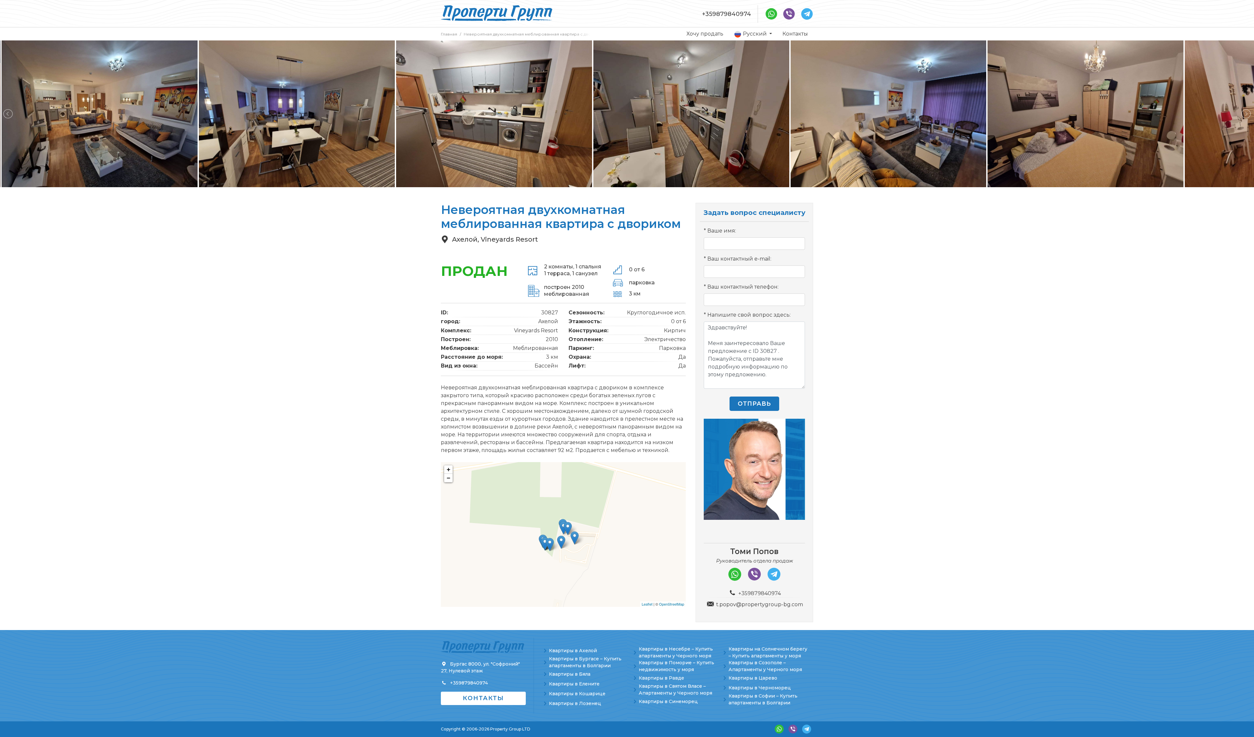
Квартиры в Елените (574, 684)
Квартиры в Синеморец (668, 701)
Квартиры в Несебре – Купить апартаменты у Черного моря (676, 652)
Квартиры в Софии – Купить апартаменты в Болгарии (763, 699)
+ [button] (448, 469)
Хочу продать (704, 34)
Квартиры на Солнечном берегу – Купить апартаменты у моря (768, 652)
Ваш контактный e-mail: (739, 259)
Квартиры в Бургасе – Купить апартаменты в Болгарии (585, 662)
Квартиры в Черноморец (760, 688)
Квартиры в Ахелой (573, 651)
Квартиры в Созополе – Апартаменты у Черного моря (765, 666)
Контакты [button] (483, 698)
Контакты (795, 34)
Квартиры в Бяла (569, 674)
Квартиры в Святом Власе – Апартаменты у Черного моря (675, 689)
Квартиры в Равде (661, 678)
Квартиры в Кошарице (577, 694)
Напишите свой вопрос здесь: (749, 315)
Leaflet (647, 604)
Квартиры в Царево (753, 678)
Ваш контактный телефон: (743, 287)
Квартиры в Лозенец (575, 703)
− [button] (448, 477)
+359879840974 (726, 14)
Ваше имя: (721, 231)
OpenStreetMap (671, 604)
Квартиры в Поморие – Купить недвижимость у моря (676, 666)
